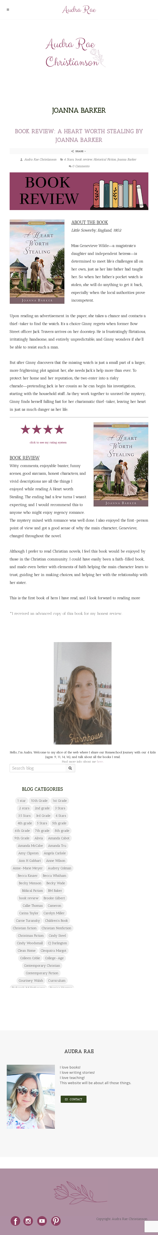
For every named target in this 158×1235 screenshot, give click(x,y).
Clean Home (27, 950)
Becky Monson (30, 883)
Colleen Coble (30, 958)
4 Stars (69, 159)
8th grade (62, 831)
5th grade (59, 823)
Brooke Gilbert (54, 898)
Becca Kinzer (28, 875)
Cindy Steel (57, 935)
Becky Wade (55, 883)
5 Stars (42, 823)
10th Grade (39, 801)
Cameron (54, 905)
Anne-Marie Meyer (28, 868)
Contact (75, 1099)
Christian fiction (25, 928)
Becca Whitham (54, 875)
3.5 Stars (24, 816)
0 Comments (80, 166)
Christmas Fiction (31, 935)
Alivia (38, 838)
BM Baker (55, 890)
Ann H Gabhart (30, 861)
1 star (21, 801)
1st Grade (60, 801)
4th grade (25, 823)
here (100, 761)
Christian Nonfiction (56, 928)
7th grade (42, 831)
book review (83, 159)
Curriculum (57, 980)
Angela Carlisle (55, 853)
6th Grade (22, 831)
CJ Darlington (57, 943)
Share (79, 151)
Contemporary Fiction (42, 973)
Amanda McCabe (30, 846)
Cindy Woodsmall (30, 943)
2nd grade (42, 808)
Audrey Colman (59, 868)
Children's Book (56, 920)
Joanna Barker (126, 159)
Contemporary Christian (42, 965)
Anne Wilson (55, 861)
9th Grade (21, 838)
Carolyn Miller (54, 913)
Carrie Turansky (28, 920)
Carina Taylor (29, 913)
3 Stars (60, 808)
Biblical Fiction (32, 890)
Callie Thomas (33, 905)
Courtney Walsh (31, 980)
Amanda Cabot (59, 838)
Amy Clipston (28, 853)
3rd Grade (43, 816)
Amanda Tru (57, 846)
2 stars (24, 808)
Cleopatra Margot (53, 950)
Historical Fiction (104, 159)
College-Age (54, 958)
